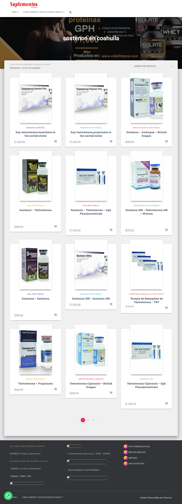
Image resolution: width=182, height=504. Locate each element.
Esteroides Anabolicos (140, 294)
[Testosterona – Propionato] (35, 349)
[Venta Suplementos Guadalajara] (24, 5)
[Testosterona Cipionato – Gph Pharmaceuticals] (146, 349)
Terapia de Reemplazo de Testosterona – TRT (146, 300)
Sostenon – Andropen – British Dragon (146, 133)
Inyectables (96, 128)
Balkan (29, 379)
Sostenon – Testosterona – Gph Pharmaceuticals (91, 211)
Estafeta (14, 476)
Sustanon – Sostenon (35, 298)
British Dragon (140, 128)
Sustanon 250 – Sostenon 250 (91, 298)
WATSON (132, 458)
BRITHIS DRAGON (137, 452)
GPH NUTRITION (136, 463)
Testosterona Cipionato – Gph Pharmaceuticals (146, 385)
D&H (29, 206)
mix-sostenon (152, 206)
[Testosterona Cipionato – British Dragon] (91, 349)
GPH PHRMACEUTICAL (139, 446)
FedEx (23, 476)
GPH (85, 206)
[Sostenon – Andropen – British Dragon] (146, 98)
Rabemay (167, 497)
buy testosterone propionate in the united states (91, 133)
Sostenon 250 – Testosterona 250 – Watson (146, 211)
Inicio (12, 64)
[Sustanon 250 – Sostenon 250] (91, 264)
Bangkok (30, 128)
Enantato (40, 128)
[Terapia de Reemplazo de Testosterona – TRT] (146, 264)
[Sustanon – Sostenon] (35, 264)
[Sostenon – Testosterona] (35, 176)
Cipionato (98, 379)
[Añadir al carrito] (55, 141)
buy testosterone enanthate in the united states (35, 133)
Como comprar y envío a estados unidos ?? (43, 12)
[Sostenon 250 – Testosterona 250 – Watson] (146, 176)
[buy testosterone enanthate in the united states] (35, 98)
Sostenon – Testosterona (35, 210)
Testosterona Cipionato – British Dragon (91, 385)
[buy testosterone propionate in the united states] (91, 98)
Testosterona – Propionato (35, 383)
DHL (29, 476)
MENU (15, 12)
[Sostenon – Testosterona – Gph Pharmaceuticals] (91, 176)
